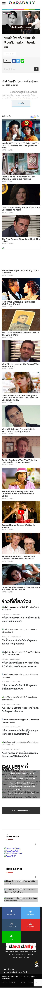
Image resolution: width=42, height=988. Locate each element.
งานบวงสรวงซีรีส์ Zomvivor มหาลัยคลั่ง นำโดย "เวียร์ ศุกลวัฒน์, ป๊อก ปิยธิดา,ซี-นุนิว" (21, 778)
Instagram (11, 926)
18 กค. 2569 (5, 614)
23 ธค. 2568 (5, 681)
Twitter (30, 914)
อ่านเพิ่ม (21, 103)
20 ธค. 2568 (5, 704)
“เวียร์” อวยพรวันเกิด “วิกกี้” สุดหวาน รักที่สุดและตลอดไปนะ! (19, 687)
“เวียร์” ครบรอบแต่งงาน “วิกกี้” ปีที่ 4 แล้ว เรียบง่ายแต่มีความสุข (21, 619)
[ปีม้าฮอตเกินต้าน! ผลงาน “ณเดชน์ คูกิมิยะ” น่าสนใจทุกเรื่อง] (21, 880)
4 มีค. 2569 (5, 659)
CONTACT (13, 982)
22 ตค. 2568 (5, 749)
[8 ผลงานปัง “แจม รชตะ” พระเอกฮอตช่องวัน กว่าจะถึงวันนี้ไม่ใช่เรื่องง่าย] (21, 888)
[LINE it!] (22, 61)
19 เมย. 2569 (5, 636)
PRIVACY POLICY (34, 982)
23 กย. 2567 (9, 53)
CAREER (22, 982)
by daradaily (15, 614)
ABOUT (4, 982)
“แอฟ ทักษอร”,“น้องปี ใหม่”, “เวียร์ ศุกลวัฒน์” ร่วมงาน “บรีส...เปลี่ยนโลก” (21, 794)
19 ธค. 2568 (5, 727)
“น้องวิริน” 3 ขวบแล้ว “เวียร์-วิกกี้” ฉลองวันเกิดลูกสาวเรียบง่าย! (20, 709)
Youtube (30, 926)
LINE (11, 939)
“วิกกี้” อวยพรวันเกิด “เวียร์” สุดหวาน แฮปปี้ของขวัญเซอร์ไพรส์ (19, 642)
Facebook (11, 914)
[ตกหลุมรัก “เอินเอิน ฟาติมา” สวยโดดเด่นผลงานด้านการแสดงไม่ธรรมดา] (21, 897)
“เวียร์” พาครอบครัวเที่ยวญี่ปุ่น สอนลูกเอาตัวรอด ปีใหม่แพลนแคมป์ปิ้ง (20, 732)
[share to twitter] (18, 61)
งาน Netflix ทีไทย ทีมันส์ (21, 790)
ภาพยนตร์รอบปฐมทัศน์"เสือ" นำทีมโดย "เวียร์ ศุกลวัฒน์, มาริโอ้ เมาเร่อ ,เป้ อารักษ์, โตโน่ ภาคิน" (21, 773)
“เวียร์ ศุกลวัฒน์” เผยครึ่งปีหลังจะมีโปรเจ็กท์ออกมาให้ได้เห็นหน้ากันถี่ (20, 754)
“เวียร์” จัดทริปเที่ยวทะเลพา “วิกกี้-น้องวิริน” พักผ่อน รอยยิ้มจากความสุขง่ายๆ (20, 664)
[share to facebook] (14, 61)
